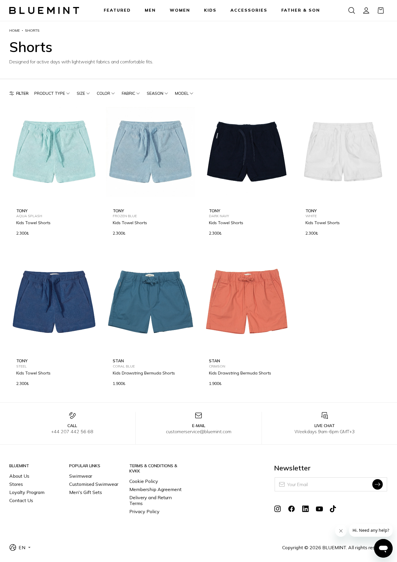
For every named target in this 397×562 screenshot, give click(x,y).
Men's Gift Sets (85, 492)
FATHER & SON (300, 10)
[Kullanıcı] (366, 10)
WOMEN (180, 10)
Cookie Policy (143, 481)
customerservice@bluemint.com (198, 431)
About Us (19, 476)
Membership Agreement (155, 489)
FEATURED (117, 10)
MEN (150, 10)
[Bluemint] (44, 10)
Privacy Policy (144, 511)
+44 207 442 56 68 (72, 431)
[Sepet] (381, 10)
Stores (16, 484)
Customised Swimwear (93, 484)
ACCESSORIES (248, 10)
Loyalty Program (26, 492)
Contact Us (21, 500)
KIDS (210, 10)
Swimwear (80, 476)
